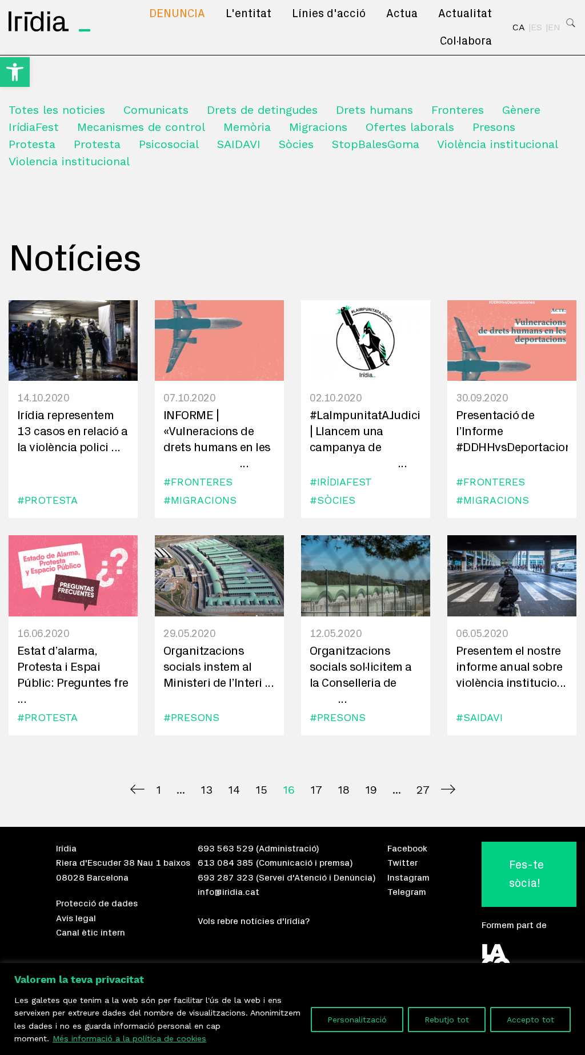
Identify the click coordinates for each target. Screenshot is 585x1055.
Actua (402, 13)
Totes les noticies (57, 110)
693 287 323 (226, 877)
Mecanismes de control (141, 127)
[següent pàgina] (448, 789)
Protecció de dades (97, 903)
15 (261, 790)
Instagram (408, 877)
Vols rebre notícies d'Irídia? (254, 921)
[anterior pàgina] (137, 789)
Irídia (66, 848)
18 (344, 790)
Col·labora (466, 41)
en (554, 27)
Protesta (32, 144)
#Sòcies (332, 500)
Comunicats (156, 110)
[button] (15, 72)
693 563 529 (226, 848)
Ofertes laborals (410, 127)
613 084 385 (226, 862)
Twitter (402, 862)
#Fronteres (198, 482)
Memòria (247, 127)
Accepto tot (530, 1019)
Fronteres (457, 110)
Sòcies (296, 144)
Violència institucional (497, 144)
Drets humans (374, 110)
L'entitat (248, 13)
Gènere (521, 110)
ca (518, 27)
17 (316, 790)
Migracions (318, 127)
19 (371, 790)
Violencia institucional (69, 161)
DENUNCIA (177, 13)
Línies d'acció (329, 13)
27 (423, 790)
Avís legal (76, 918)
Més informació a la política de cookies (129, 1038)
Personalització (357, 1019)
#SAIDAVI (479, 717)
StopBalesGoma (375, 144)
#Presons (191, 717)
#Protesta (47, 500)
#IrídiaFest (341, 482)
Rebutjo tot (446, 1019)
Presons (493, 127)
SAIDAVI (239, 144)
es (536, 27)
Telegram (406, 892)
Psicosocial (169, 144)
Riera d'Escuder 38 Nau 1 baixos (123, 862)
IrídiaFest (34, 127)
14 (234, 790)
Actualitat (465, 13)
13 (207, 790)
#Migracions (200, 500)
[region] (292, 1009)
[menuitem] (177, 13)
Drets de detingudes (262, 110)
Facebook (407, 848)
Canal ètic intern (90, 932)
